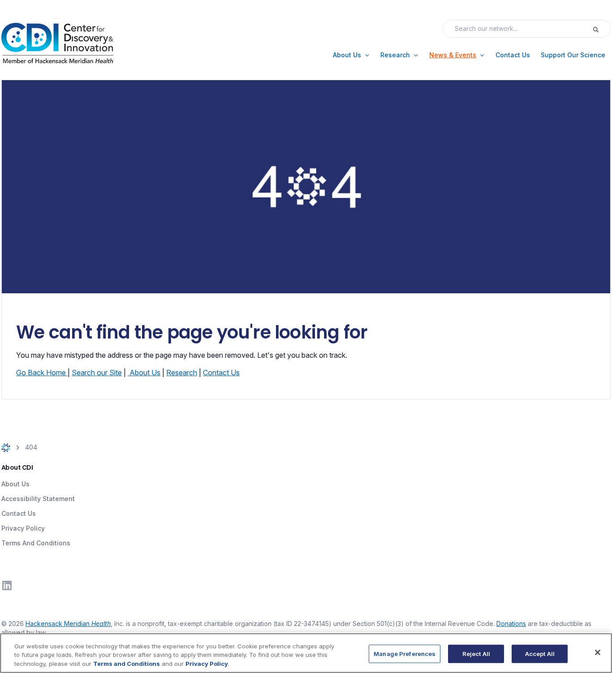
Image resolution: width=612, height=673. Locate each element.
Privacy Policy (23, 528)
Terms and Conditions (126, 663)
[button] (351, 55)
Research (181, 372)
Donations (511, 623)
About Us (144, 372)
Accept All (540, 653)
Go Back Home (42, 372)
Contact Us (221, 372)
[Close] (598, 652)
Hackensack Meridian (68, 623)
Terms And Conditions (35, 543)
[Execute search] (601, 29)
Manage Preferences (404, 653)
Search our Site (97, 372)
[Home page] (5, 447)
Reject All (476, 653)
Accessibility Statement (38, 498)
